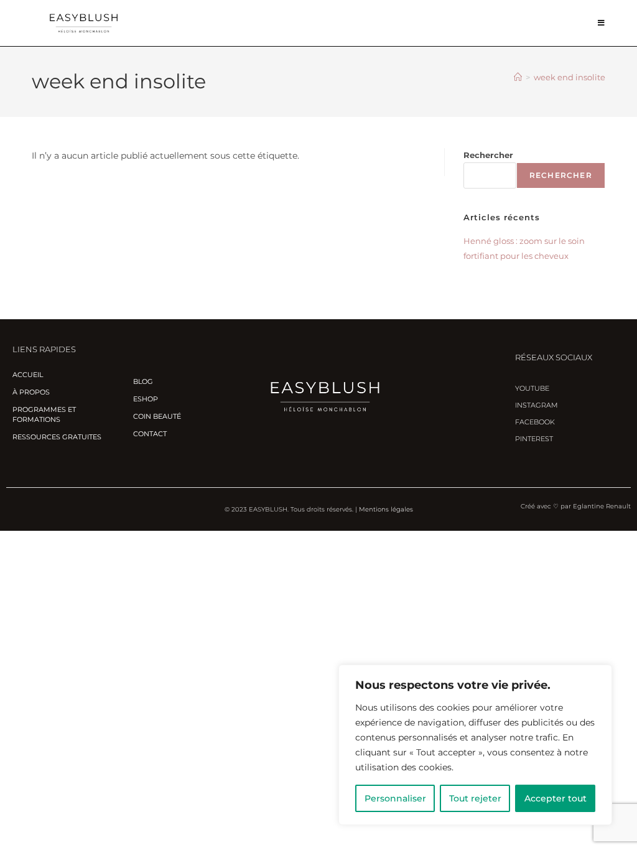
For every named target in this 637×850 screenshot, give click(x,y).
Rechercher (488, 155)
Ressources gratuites (56, 436)
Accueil (27, 374)
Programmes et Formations (44, 414)
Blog (143, 381)
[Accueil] (518, 77)
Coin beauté (157, 416)
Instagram (536, 405)
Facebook (535, 422)
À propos (31, 392)
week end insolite (569, 77)
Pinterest (534, 438)
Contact (150, 433)
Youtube (532, 388)
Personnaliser (395, 798)
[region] (475, 745)
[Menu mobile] (601, 22)
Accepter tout (555, 798)
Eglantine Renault (602, 506)
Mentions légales (386, 509)
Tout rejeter (475, 798)
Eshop (145, 399)
